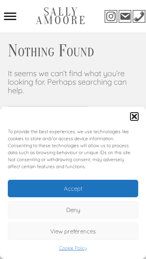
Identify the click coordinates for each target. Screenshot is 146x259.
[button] (134, 116)
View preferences (73, 231)
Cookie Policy (73, 248)
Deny (73, 210)
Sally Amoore (61, 16)
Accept (73, 188)
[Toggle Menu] (10, 16)
